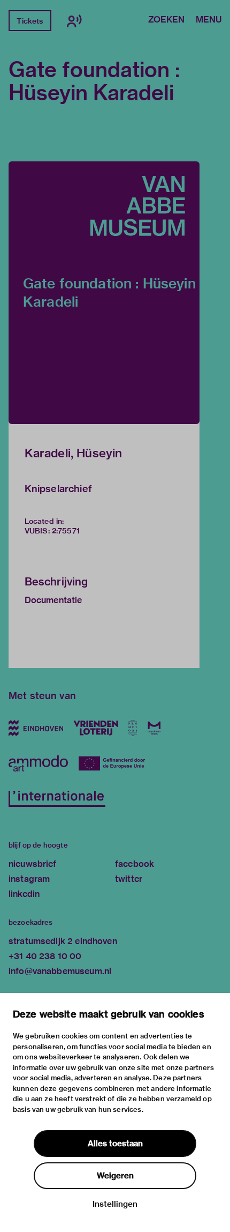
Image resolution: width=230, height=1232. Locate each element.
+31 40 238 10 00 (45, 956)
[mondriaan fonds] (154, 728)
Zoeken (166, 20)
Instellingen (115, 1204)
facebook (134, 864)
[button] (104, 292)
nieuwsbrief (33, 864)
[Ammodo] (38, 763)
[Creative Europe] (116, 763)
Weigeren (115, 1175)
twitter (128, 879)
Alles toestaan (115, 1143)
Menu (208, 20)
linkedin (24, 894)
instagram (29, 879)
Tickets (30, 21)
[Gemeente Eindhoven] (36, 728)
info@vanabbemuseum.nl (60, 971)
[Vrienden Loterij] (96, 728)
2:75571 (66, 531)
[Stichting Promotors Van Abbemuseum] (132, 728)
